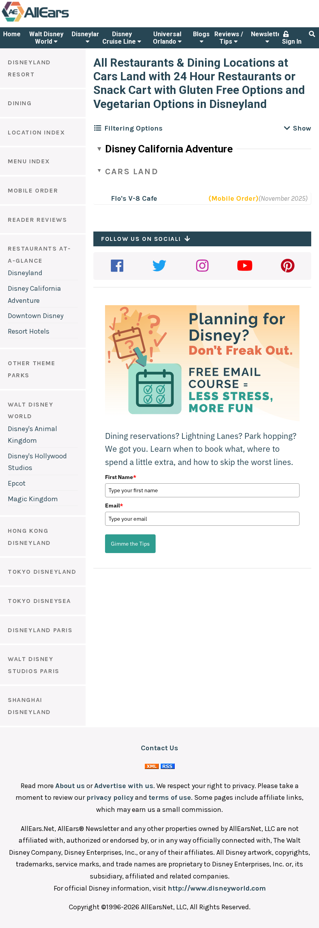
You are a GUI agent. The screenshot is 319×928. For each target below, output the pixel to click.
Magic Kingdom (33, 499)
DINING (20, 103)
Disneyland (87, 34)
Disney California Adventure (169, 149)
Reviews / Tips (228, 37)
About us (70, 785)
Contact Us (159, 748)
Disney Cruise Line (119, 37)
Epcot (17, 483)
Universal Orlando (167, 37)
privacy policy (109, 797)
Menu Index (29, 161)
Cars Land (131, 171)
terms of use (170, 797)
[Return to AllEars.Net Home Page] (59, 21)
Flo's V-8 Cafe (134, 198)
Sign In (291, 41)
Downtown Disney (35, 315)
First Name (120, 477)
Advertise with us (123, 785)
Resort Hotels (28, 331)
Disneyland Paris (40, 630)
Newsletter (267, 34)
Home (12, 34)
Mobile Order (33, 190)
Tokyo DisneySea (39, 601)
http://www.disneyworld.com (217, 888)
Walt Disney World (46, 37)
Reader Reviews (37, 219)
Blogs (201, 34)
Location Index (36, 132)
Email (114, 505)
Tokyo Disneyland (42, 571)
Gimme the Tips (130, 543)
